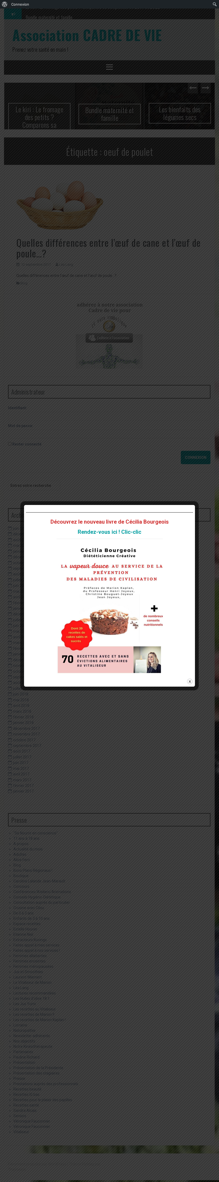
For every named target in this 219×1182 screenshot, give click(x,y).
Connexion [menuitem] (20, 4)
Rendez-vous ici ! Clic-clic (109, 532)
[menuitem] (4, 4)
